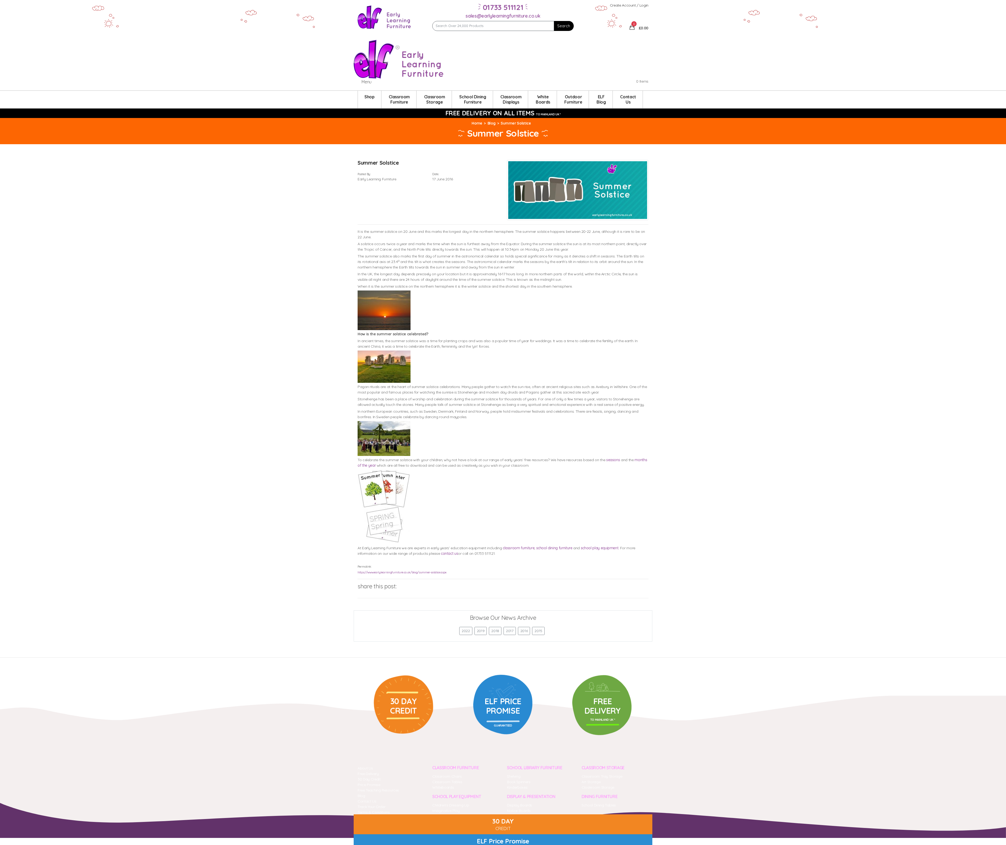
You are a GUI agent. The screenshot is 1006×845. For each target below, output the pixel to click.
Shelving (513, 776)
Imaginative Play (446, 810)
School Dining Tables (599, 805)
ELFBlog (601, 99)
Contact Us (367, 801)
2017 (509, 630)
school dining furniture (554, 548)
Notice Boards (519, 810)
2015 (538, 630)
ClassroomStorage (434, 99)
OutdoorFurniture (573, 99)
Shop (369, 96)
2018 (495, 630)
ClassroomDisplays (510, 99)
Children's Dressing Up (450, 805)
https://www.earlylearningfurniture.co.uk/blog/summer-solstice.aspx (402, 572)
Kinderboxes (517, 787)
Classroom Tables (447, 781)
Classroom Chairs (447, 776)
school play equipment (600, 548)
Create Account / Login (629, 5)
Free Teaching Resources (378, 790)
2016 (524, 630)
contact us (449, 553)
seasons (613, 460)
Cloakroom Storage (598, 787)
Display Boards (519, 805)
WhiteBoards (543, 99)
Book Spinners (518, 781)
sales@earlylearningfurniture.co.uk (503, 16)
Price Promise (369, 784)
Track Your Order (371, 806)
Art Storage (591, 781)
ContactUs (628, 99)
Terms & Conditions (374, 812)
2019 (481, 630)
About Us (365, 768)
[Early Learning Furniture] (384, 16)
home (477, 123)
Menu (366, 81)
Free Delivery (368, 773)
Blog (492, 123)
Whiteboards (443, 787)
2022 (466, 630)
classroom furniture (518, 548)
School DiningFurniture (472, 99)
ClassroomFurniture (399, 99)
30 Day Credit (369, 779)
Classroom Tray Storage (602, 776)
